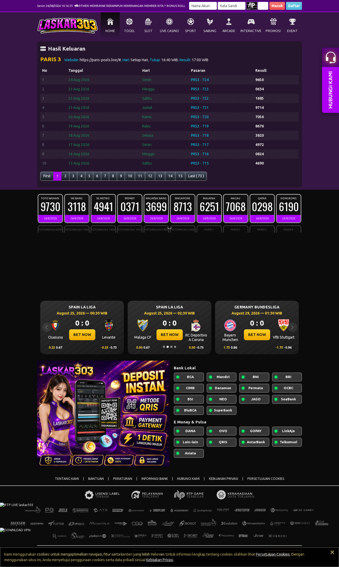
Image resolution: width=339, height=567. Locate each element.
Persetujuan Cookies (273, 554)
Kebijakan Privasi (159, 560)
